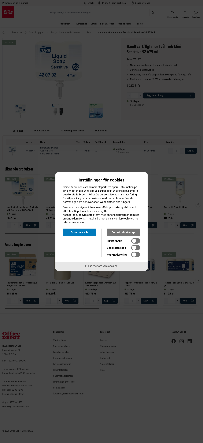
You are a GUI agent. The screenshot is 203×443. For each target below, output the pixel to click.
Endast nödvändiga (123, 232)
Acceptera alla (79, 232)
